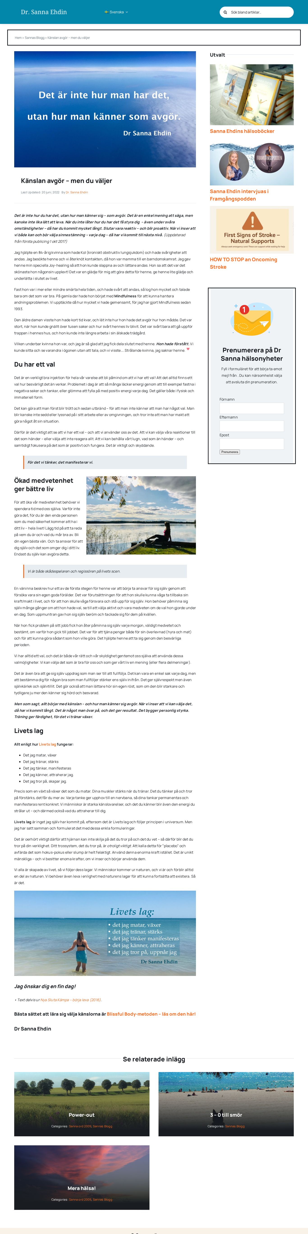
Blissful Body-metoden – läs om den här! (151, 1014)
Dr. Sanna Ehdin (77, 192)
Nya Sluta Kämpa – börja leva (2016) (70, 999)
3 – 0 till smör (226, 1115)
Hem (18, 37)
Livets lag (47, 744)
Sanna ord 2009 (80, 1126)
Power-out (82, 1115)
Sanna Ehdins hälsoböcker (242, 131)
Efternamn (229, 417)
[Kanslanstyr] (105, 53)
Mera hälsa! (82, 1188)
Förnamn (227, 399)
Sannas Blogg (34, 37)
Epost (224, 434)
